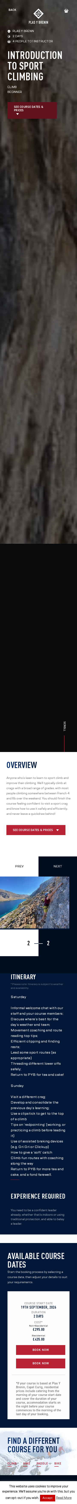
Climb (12, 1464)
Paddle (42, 1464)
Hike (26, 1464)
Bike (57, 1464)
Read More (64, 1498)
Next (57, 866)
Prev (19, 866)
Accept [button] (48, 1498)
